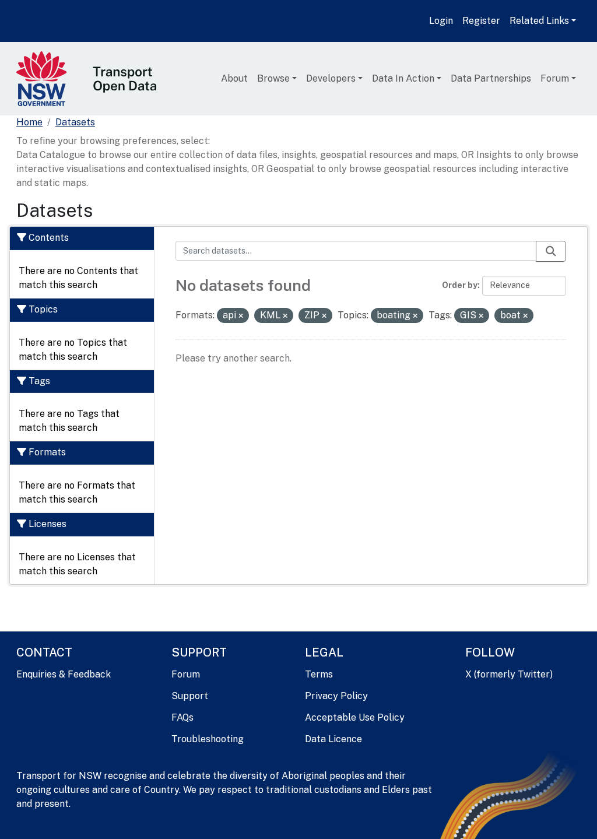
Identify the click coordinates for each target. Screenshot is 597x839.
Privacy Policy (336, 695)
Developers (331, 78)
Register (481, 20)
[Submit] (551, 251)
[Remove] (240, 316)
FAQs (182, 717)
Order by (459, 285)
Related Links (539, 20)
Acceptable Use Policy (355, 717)
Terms (319, 674)
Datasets (75, 122)
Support (189, 695)
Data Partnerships (491, 78)
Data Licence (333, 739)
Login (441, 20)
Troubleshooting (207, 739)
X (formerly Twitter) (509, 674)
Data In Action (403, 78)
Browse (273, 78)
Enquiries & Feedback (63, 674)
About (234, 78)
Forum (554, 78)
